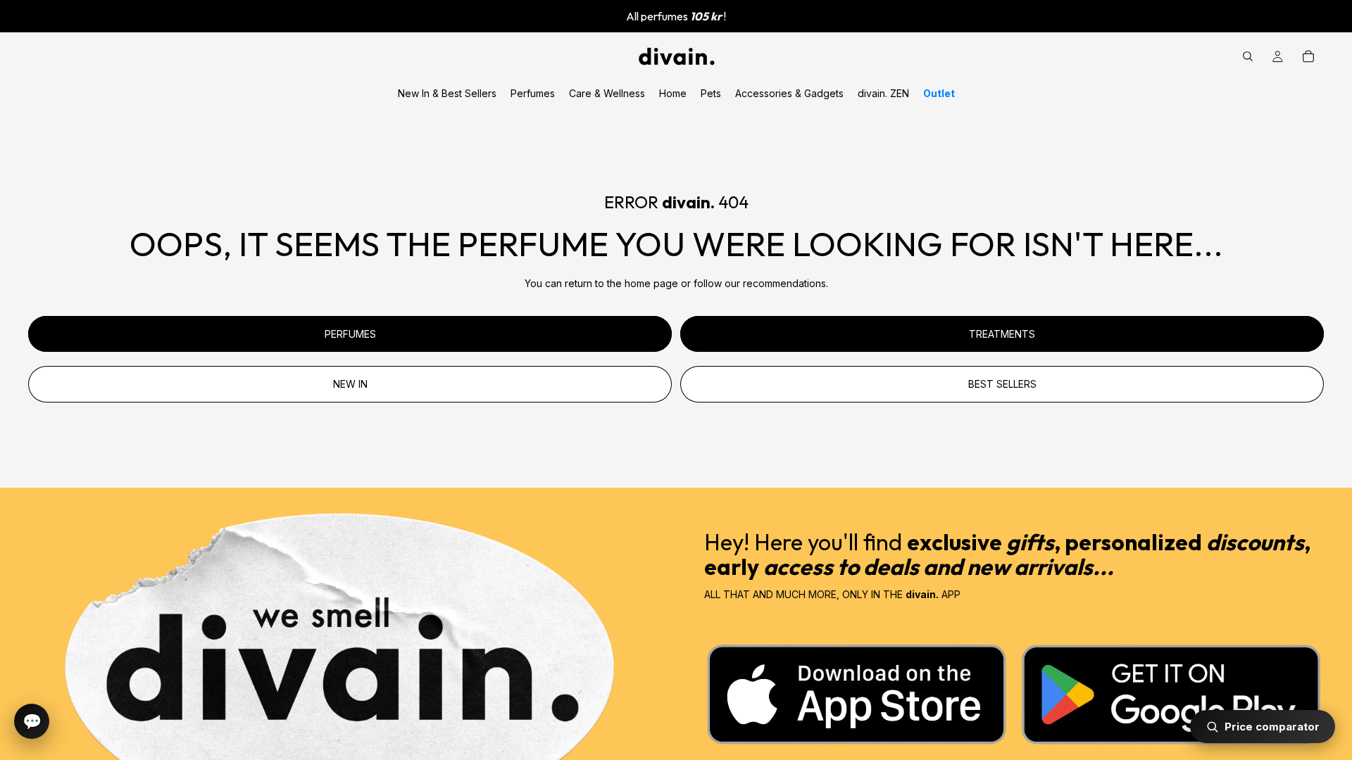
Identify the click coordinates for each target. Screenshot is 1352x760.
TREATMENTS (1002, 334)
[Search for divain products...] (1247, 56)
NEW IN (350, 384)
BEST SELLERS (1002, 384)
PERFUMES (350, 334)
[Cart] (1308, 56)
